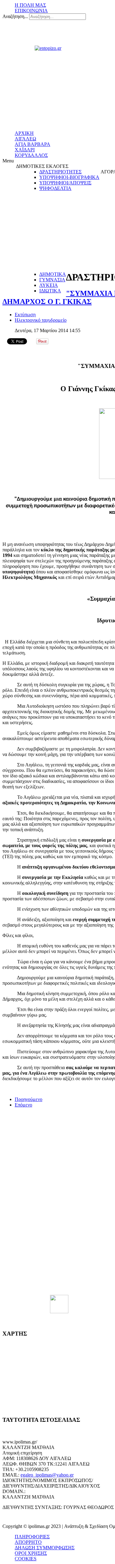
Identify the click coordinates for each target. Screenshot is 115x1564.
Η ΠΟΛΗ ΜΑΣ (30, 5)
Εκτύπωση (25, 314)
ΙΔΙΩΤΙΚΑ (50, 290)
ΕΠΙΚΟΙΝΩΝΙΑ (31, 10)
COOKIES (25, 1558)
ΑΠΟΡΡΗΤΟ (28, 1542)
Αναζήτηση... (15, 16)
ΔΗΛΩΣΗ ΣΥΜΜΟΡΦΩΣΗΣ (45, 1547)
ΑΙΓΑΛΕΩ (25, 138)
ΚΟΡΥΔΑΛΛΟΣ (31, 155)
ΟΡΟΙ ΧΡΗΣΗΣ (31, 1553)
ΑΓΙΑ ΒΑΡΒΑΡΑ (32, 144)
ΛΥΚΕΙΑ (48, 285)
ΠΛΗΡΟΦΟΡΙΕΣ (32, 1536)
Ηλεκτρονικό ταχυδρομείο (41, 320)
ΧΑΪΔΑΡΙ (25, 149)
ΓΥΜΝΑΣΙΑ (52, 279)
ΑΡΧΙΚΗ (24, 133)
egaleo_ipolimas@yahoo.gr (47, 1474)
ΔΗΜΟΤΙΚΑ (52, 274)
